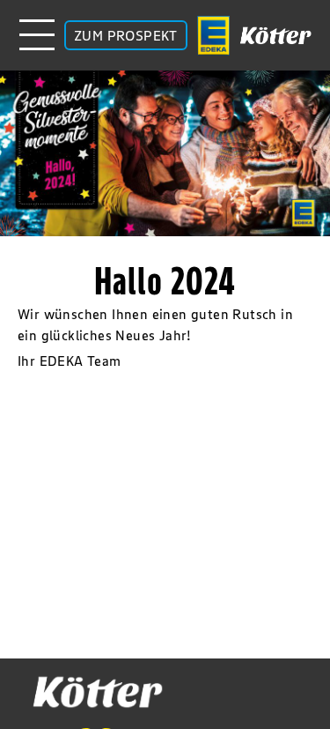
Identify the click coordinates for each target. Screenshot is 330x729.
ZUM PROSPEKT (126, 35)
